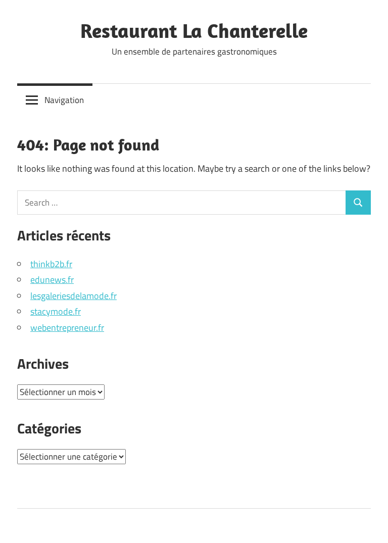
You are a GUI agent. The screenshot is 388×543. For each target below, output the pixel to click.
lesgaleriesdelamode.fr (73, 296)
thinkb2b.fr (51, 264)
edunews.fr (52, 279)
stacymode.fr (55, 311)
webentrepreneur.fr (67, 327)
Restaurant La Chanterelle (194, 30)
